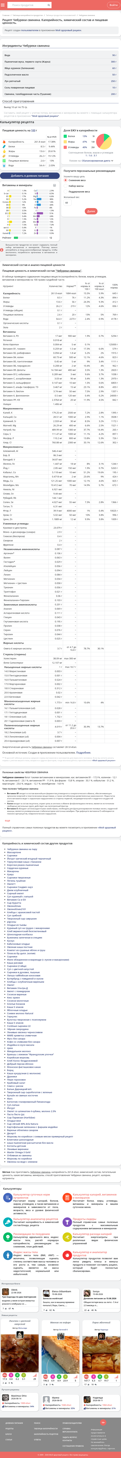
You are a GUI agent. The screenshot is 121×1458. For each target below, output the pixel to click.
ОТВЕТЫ (37, 1439)
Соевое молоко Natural (20, 1013)
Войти (114, 5)
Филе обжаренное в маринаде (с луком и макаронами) (38, 959)
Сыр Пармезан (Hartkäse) (21, 1117)
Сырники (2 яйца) (16, 965)
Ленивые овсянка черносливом (25, 1032)
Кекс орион (13, 997)
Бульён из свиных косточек (22, 1095)
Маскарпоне (14, 852)
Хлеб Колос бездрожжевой (22, 1060)
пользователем (29, 30)
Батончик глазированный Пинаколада (28, 1101)
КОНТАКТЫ (67, 1440)
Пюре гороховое (16, 1079)
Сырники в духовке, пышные (23, 972)
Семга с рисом (15, 1085)
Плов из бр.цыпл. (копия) (21, 953)
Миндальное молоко (19, 1051)
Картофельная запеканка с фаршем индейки (32, 1127)
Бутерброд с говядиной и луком (25, 978)
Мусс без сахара (16, 1038)
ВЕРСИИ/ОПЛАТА (70, 1432)
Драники (12, 1076)
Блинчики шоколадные (20, 1139)
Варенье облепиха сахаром (22, 1130)
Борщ (10, 1070)
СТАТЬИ (9, 1439)
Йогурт (11, 1108)
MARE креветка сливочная (22, 1035)
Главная (5, 15)
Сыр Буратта (14, 902)
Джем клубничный (17, 890)
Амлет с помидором (18, 991)
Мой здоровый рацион (68, 30)
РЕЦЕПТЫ (10, 1428)
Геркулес (12, 1016)
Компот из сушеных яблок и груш (26, 950)
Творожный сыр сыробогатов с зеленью (29, 1092)
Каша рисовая (15, 962)
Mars (9, 1098)
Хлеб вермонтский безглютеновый (26, 931)
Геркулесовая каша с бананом (24, 861)
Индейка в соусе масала (20, 1044)
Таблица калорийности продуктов (28, 15)
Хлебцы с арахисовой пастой (23, 912)
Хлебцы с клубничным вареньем (25, 981)
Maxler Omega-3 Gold (18, 1152)
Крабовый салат (16, 1082)
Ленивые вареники (17, 1149)
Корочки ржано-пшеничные (23, 864)
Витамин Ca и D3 (16, 899)
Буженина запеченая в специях (24, 937)
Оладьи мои (14, 1120)
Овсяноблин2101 (16, 909)
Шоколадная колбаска (20, 934)
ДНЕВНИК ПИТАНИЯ (14, 1423)
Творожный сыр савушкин (22, 918)
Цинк (10, 1048)
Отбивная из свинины (19, 1155)
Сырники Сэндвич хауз (20, 887)
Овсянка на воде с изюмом (22, 1161)
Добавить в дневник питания (30, 175)
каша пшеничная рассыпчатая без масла (30, 1142)
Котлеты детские (16, 1145)
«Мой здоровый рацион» (103, 760)
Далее (91, 211)
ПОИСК (37, 1423)
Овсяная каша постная (19, 947)
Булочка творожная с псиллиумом (26, 1019)
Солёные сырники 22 (19, 1025)
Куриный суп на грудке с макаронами (28, 928)
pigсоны (11, 921)
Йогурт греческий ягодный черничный (29, 858)
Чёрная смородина (18, 1029)
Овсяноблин (14, 905)
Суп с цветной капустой (20, 969)
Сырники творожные (19, 877)
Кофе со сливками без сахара (23, 1041)
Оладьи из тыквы (16, 924)
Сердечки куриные (17, 868)
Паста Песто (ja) (15, 1114)
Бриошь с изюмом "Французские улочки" (30, 1054)
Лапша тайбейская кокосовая (23, 975)
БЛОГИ (9, 1434)
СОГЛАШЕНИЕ (69, 1446)
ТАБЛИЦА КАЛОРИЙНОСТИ (46, 1428)
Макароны (13, 871)
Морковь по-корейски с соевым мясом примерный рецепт (40, 1136)
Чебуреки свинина (87, 15)
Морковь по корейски (19, 1158)
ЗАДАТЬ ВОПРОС (70, 1437)
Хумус (10, 874)
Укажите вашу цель (74, 176)
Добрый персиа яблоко (20, 1063)
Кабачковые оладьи (18, 943)
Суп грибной (14, 915)
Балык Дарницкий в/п (19, 1089)
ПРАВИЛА (79, 1446)
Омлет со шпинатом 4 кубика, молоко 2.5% (31, 1111)
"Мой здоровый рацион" (45, 115)
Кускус (10, 940)
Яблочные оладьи (17, 1010)
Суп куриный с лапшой (20, 896)
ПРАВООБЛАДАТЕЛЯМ (72, 1423)
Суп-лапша (13, 1104)
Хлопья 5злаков (16, 1003)
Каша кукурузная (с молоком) (23, 1073)
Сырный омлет (15, 893)
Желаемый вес (72, 197)
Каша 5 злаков (15, 1007)
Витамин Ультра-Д (17, 988)
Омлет (10, 984)
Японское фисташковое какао (24, 1067)
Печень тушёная (16, 880)
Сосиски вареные (16, 994)
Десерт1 (11, 1133)
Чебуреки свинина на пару (22, 849)
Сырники (12, 855)
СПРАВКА (66, 1428)
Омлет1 (11, 883)
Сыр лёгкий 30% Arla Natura (22, 1123)
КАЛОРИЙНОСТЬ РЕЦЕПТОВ (46, 1434)
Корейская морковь (18, 1057)
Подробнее (83, 752)
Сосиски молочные (18, 1000)
